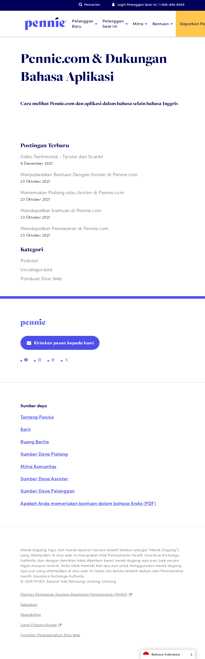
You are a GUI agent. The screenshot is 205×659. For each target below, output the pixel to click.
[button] (167, 654)
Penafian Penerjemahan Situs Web (50, 634)
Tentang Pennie (37, 417)
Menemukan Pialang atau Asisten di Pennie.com (72, 192)
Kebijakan (29, 604)
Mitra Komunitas (38, 466)
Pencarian (92, 4)
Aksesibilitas (30, 614)
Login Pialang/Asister (38, 624)
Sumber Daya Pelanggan (47, 491)
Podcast (29, 260)
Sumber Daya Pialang (44, 454)
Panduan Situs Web (41, 278)
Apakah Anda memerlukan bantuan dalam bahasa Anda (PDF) (88, 503)
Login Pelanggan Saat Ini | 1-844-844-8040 (151, 4)
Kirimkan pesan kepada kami (64, 343)
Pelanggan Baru (83, 23)
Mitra (138, 23)
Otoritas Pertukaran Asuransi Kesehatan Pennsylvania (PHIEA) (74, 594)
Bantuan (160, 23)
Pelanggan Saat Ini (113, 23)
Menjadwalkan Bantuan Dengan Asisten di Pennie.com (79, 174)
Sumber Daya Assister (44, 478)
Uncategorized (36, 269)
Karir (25, 429)
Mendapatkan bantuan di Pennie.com (61, 210)
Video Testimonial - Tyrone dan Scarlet (61, 156)
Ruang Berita (34, 441)
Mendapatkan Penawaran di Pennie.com (64, 228)
